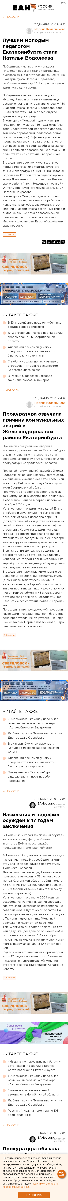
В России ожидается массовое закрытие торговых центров (30, 378)
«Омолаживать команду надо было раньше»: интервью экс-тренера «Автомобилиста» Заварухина (33, 723)
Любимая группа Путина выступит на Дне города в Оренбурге (35, 735)
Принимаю (34, 1195)
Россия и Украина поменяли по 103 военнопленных (33, 1113)
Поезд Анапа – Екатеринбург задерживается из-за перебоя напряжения (29, 776)
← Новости (11, 17)
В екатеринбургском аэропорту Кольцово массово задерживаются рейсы (33, 748)
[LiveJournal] (63, 242)
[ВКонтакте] (44, 242)
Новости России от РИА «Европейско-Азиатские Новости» (25, 8)
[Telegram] (53, 242)
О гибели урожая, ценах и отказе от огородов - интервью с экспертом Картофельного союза (34, 365)
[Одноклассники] (49, 242)
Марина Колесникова (49, 29)
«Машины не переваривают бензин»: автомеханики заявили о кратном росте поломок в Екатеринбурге (34, 1065)
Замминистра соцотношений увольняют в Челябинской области (33, 1092)
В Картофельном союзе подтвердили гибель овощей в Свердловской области (35, 337)
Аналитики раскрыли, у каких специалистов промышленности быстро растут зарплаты (31, 351)
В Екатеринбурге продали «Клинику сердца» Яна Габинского (34, 324)
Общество (9, 234)
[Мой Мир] (58, 242)
